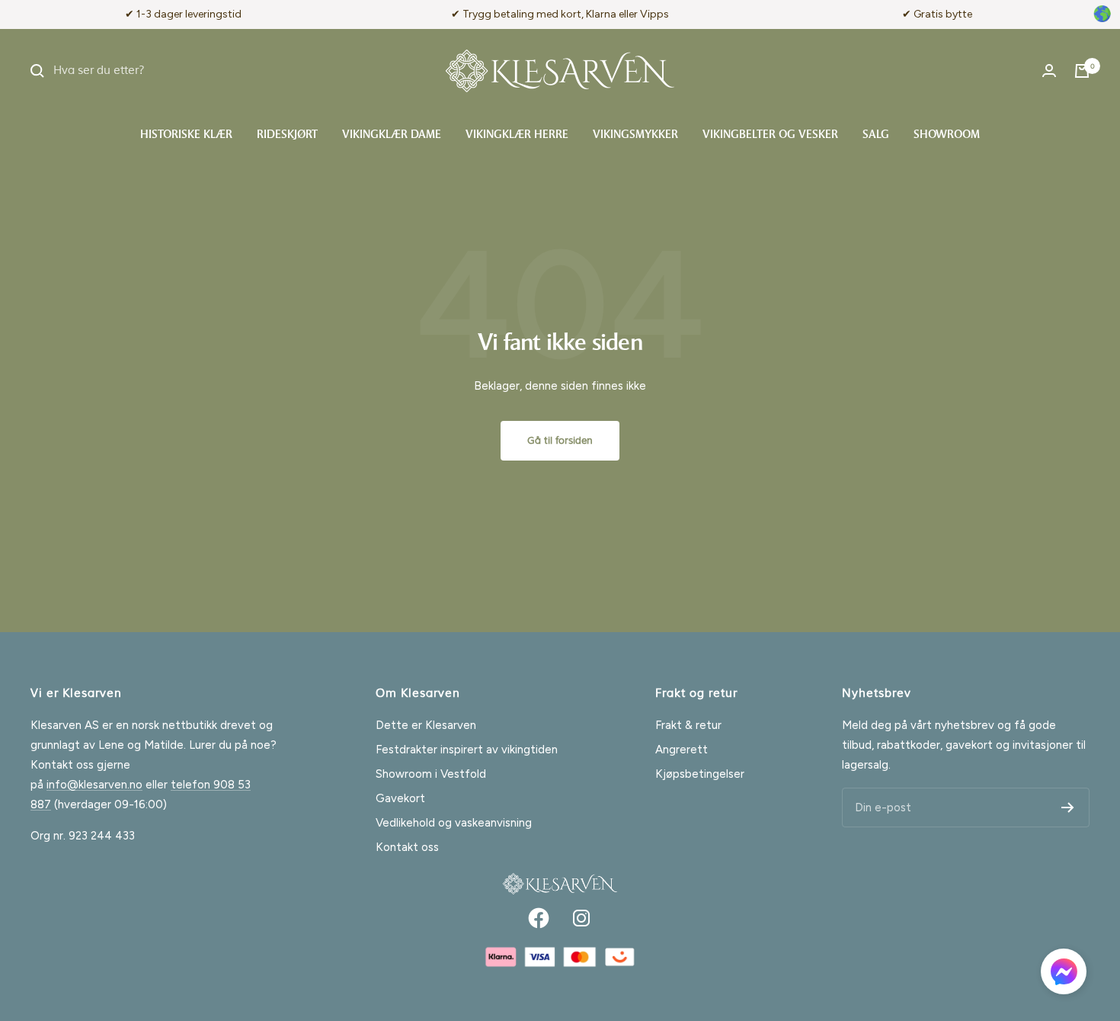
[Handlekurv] (1082, 71)
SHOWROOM (947, 135)
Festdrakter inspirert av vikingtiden (467, 749)
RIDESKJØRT (287, 135)
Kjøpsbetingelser (699, 774)
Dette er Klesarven (426, 725)
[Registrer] (1067, 807)
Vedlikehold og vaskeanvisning (454, 823)
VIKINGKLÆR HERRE (517, 135)
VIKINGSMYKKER (635, 135)
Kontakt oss (407, 847)
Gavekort (400, 798)
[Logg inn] (1049, 70)
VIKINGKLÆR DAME (391, 135)
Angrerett (681, 749)
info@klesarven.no (94, 784)
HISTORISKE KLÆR (186, 135)
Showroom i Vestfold (431, 774)
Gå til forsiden (560, 441)
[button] (1063, 975)
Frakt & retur (688, 725)
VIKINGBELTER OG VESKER (770, 135)
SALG (875, 135)
